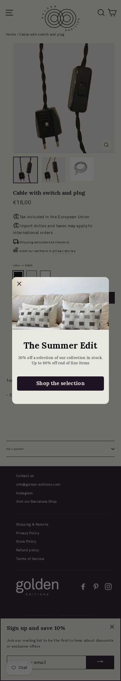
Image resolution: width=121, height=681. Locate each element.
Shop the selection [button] (60, 383)
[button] (19, 284)
